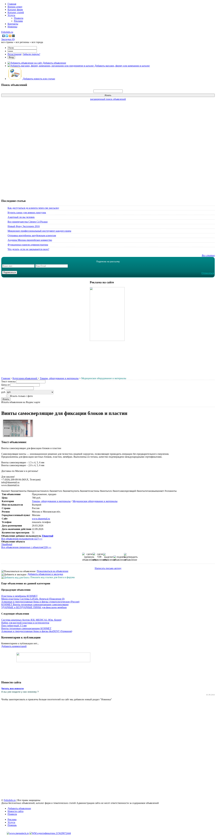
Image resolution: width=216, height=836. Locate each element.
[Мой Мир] (13, 36)
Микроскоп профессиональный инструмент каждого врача (39, 231)
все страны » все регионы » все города (22, 42)
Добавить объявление (19, 808)
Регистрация (14, 54)
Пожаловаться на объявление (52, 571)
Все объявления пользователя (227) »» (21, 538)
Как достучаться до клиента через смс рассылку (33, 208)
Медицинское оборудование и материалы (95, 501)
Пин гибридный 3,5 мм (14, 625)
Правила (18, 18)
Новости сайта (15, 811)
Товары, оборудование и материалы (59, 378)
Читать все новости (12, 688)
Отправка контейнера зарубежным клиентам (32, 235)
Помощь (12, 825)
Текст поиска (8, 381)
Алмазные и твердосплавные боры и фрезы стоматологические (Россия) (40, 601)
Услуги (11, 15)
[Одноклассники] (10, 36)
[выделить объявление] (109, 557)
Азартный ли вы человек (21, 217)
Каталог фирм (15, 9)
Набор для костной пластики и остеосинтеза (25, 622)
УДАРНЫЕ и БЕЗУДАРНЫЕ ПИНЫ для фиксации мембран (34, 607)
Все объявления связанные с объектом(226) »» (26, 547)
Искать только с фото (21, 396)
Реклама (18, 21)
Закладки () (8, 39)
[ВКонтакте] (3, 36)
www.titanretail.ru (41, 518)
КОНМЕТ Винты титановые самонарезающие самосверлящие (35, 604)
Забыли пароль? (31, 54)
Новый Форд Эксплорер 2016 (24, 226)
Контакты (13, 23)
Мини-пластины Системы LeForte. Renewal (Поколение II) (33, 598)
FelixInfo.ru (7, 32)
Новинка (12, 26)
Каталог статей (16, 12)
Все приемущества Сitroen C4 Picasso (28, 221)
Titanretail (47, 536)
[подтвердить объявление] (131, 557)
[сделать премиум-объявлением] (89, 557)
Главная (12, 4)
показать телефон (41, 522)
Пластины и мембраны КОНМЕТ (19, 596)
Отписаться (207, 273)
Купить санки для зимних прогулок (27, 212)
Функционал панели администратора (28, 244)
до (2, 388)
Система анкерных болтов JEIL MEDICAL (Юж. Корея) (31, 619)
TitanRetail (6, 544)
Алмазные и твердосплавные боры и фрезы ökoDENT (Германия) (36, 631)
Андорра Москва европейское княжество (30, 240)
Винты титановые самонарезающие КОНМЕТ (26, 628)
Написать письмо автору (108, 568)
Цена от (5, 384)
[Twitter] (7, 36)
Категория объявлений (25, 378)
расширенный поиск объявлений (108, 99)
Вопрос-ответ (15, 6)
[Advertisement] (108, 148)
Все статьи (208, 255)
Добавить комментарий (14, 646)
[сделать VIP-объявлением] (100, 557)
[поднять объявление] (120, 558)
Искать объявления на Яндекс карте (20, 402)
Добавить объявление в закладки (45, 574)
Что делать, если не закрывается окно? (28, 249)
